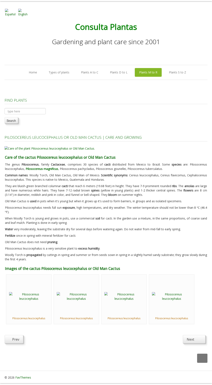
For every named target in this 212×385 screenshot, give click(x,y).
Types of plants (59, 72)
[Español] (11, 12)
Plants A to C (89, 72)
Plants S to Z (177, 72)
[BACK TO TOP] (202, 358)
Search (11, 120)
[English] (24, 12)
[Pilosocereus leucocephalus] (28, 296)
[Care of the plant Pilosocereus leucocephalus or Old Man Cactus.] (50, 148)
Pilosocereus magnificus (42, 169)
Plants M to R (148, 72)
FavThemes (23, 377)
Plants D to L (119, 72)
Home (33, 72)
